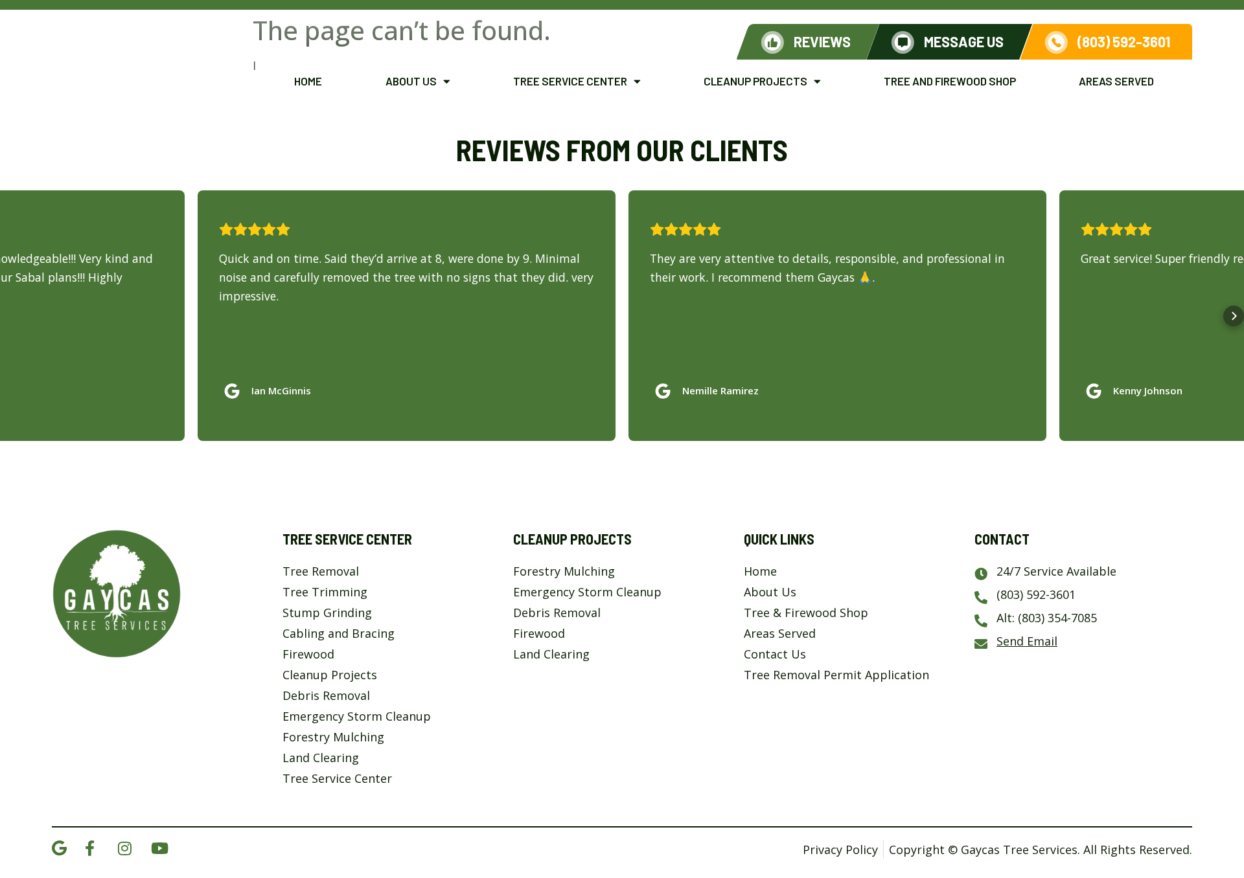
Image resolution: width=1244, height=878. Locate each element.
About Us (411, 80)
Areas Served (1116, 80)
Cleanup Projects (755, 80)
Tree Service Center (570, 80)
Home (308, 80)
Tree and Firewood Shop (950, 80)
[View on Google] (235, 388)
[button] (10, 316)
